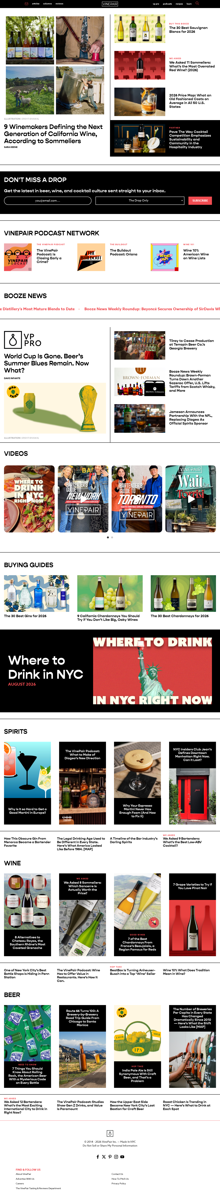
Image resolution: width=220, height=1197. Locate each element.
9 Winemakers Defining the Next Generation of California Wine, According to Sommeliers (53, 134)
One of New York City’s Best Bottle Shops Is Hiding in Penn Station (26, 973)
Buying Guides (28, 565)
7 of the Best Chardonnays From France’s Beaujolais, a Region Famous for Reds (137, 944)
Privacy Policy (119, 1183)
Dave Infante (12, 378)
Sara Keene (11, 147)
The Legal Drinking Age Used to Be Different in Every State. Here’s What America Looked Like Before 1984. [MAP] (81, 844)
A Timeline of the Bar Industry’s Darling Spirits (134, 840)
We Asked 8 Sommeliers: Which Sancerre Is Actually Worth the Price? (82, 888)
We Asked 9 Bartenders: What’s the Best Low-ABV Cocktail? (182, 842)
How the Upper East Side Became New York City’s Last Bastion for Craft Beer (132, 1105)
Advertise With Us (25, 1179)
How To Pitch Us (120, 1179)
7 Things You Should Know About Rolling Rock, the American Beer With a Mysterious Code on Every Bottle (27, 1076)
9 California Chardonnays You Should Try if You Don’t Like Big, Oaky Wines (108, 618)
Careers (20, 1183)
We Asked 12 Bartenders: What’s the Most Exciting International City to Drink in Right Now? (25, 1107)
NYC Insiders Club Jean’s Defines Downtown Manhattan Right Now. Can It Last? (192, 754)
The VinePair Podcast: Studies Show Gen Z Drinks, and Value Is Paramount (80, 1105)
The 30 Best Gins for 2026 (25, 616)
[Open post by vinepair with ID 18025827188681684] (83, 499)
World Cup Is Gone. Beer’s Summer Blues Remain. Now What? (46, 363)
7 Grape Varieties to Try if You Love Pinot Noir (192, 886)
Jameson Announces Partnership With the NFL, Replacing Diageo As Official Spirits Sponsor (190, 417)
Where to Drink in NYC (45, 667)
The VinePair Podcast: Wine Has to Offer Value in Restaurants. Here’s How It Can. (78, 975)
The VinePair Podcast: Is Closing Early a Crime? (49, 256)
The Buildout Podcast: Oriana (123, 252)
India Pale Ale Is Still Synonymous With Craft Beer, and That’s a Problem (137, 1075)
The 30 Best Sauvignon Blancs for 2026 (188, 30)
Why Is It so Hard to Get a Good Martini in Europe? (27, 811)
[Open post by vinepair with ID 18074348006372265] (137, 499)
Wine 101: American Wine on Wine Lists (196, 254)
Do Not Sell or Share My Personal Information (110, 1146)
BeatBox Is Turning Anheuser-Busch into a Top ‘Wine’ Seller (132, 972)
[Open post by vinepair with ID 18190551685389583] (29, 499)
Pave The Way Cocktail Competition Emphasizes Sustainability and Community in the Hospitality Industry (190, 139)
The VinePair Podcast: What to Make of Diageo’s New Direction (82, 754)
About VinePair (23, 1174)
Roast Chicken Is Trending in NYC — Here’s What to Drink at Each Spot (186, 1105)
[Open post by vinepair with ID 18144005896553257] (190, 499)
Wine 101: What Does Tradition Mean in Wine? (186, 972)
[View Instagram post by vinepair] (51, 528)
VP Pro (156, 3)
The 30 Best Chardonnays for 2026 (180, 616)
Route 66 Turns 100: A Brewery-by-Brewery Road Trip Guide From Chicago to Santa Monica (82, 1018)
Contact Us (117, 1174)
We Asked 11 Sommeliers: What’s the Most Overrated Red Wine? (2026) (192, 66)
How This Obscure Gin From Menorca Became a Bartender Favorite (27, 842)
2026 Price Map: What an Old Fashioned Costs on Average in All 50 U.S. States (190, 101)
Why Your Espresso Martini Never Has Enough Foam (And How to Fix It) (137, 811)
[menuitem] (26, 4)
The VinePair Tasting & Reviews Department (38, 1188)
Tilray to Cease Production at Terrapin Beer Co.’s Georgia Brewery (191, 345)
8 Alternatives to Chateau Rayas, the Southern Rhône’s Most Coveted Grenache (27, 942)
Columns (47, 3)
